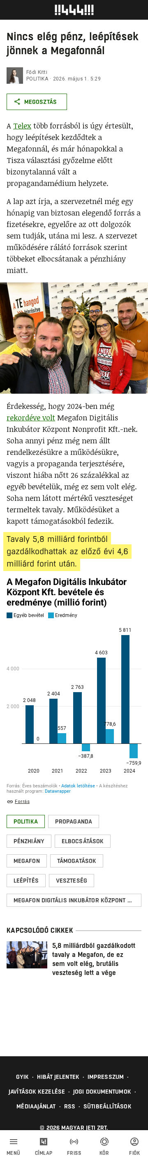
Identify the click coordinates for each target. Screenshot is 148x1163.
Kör (104, 1153)
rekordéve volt (31, 417)
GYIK (22, 1077)
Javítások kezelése (37, 1091)
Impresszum (106, 1077)
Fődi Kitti (36, 72)
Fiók (134, 1153)
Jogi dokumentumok (102, 1091)
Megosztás (40, 102)
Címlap (44, 1153)
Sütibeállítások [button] (107, 1106)
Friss (74, 1153)
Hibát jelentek (58, 1077)
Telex (22, 126)
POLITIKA (37, 79)
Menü (14, 1153)
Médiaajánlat (36, 1106)
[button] (26, 821)
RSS (69, 1106)
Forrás (22, 801)
